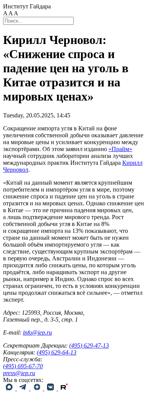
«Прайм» (120, 149)
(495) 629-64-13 (56, 352)
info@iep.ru (37, 332)
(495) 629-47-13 (89, 345)
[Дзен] (37, 388)
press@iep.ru (19, 373)
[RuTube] (64, 388)
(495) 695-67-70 (23, 366)
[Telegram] (24, 388)
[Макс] (10, 388)
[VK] (51, 388)
